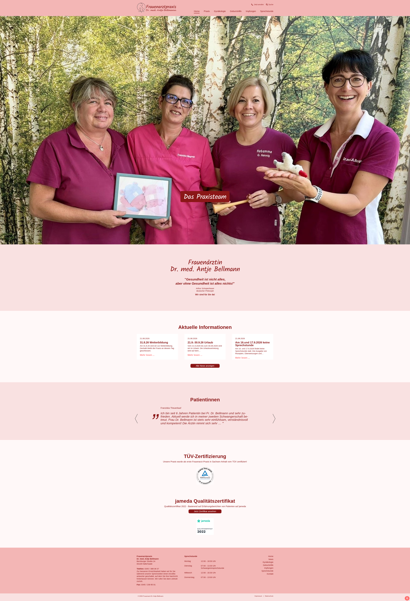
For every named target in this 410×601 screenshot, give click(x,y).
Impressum (258, 596)
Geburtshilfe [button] (236, 11)
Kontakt (270, 574)
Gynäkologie (268, 562)
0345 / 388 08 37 (152, 569)
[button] (274, 418)
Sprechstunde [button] (266, 11)
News (271, 559)
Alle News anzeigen (205, 366)
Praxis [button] (207, 11)
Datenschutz (269, 596)
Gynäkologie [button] (220, 11)
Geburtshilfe (268, 565)
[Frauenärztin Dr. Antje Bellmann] (157, 8)
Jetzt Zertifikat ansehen (205, 511)
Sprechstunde (267, 571)
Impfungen (251, 11)
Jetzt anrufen (259, 4)
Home (197, 11)
